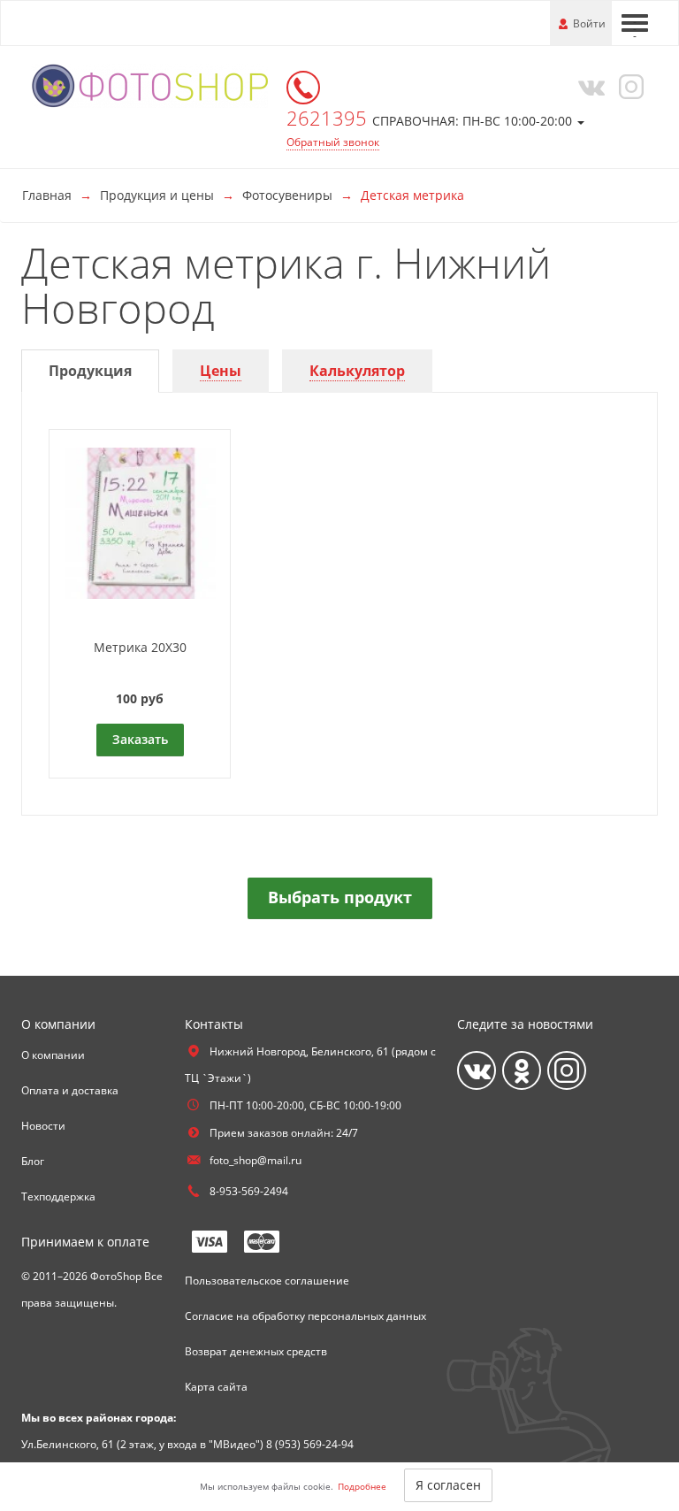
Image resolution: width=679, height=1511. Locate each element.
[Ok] (521, 1070)
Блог (32, 1161)
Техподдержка (58, 1196)
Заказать (140, 739)
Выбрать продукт (340, 897)
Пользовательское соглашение (267, 1280)
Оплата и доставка (69, 1090)
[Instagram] (628, 86)
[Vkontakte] (588, 86)
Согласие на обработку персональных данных (305, 1315)
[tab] (90, 371)
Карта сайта (216, 1386)
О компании (53, 1054)
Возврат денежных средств (256, 1351)
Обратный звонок (332, 142)
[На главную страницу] (149, 84)
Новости (43, 1125)
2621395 (329, 117)
